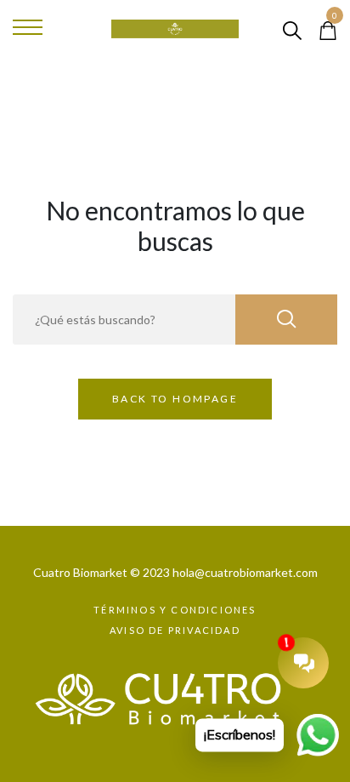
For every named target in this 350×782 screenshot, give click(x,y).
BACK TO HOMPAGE (175, 398)
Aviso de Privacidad (175, 630)
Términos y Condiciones (174, 609)
